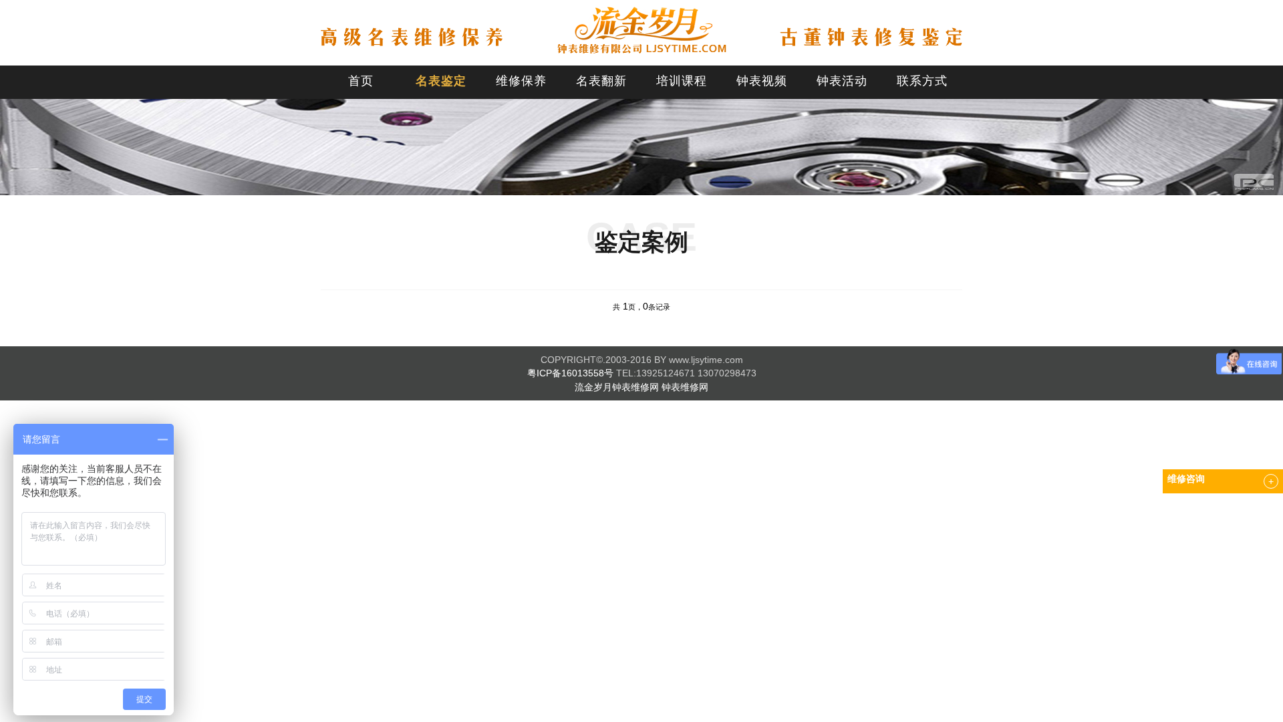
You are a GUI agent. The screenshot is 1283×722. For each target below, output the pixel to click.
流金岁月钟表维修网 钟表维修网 (641, 387)
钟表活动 (842, 81)
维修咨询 (1186, 479)
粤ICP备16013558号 (570, 373)
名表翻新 (601, 81)
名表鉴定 (441, 81)
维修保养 (521, 81)
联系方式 (922, 81)
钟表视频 (761, 81)
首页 (361, 81)
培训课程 (681, 81)
